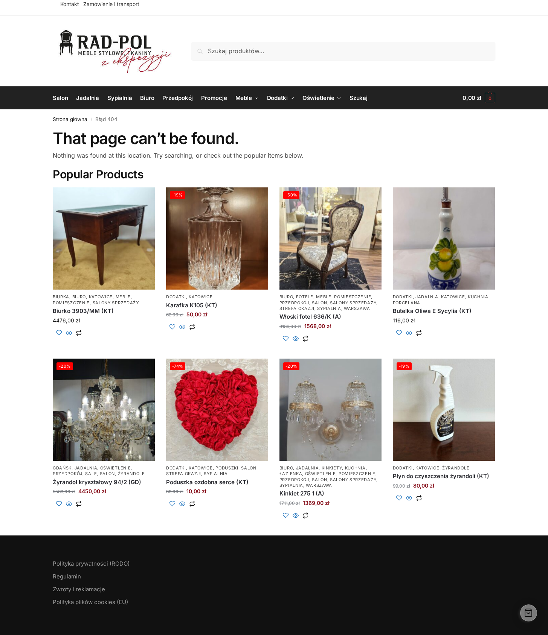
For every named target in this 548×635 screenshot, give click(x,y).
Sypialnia (329, 308)
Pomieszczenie (71, 302)
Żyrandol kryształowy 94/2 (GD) (97, 482)
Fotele (304, 296)
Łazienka (290, 473)
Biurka (61, 296)
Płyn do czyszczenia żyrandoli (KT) (441, 476)
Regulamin (67, 576)
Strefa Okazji (296, 308)
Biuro (79, 296)
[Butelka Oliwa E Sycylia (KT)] (444, 238)
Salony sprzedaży (116, 302)
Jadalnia (426, 296)
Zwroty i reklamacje (79, 589)
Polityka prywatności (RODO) (91, 563)
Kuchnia (478, 296)
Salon (319, 302)
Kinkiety (332, 468)
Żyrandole (131, 473)
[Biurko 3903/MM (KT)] (104, 238)
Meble (123, 296)
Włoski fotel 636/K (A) (310, 316)
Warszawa (357, 308)
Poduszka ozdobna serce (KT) (207, 482)
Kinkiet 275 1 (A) (301, 493)
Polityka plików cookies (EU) (90, 602)
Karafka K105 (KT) (191, 305)
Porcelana (406, 302)
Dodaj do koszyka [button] (104, 345)
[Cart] (528, 612)
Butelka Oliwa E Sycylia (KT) (432, 310)
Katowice (101, 296)
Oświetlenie (115, 468)
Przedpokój (294, 302)
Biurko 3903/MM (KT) (83, 310)
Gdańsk (62, 468)
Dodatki (176, 296)
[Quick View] (69, 333)
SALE (91, 473)
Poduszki (226, 468)
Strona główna (70, 119)
